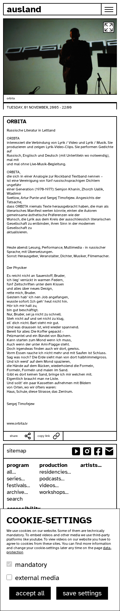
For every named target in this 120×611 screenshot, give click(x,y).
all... (11, 471)
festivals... (18, 485)
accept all (30, 593)
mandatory (31, 564)
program (18, 465)
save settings (82, 593)
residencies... (55, 471)
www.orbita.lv (17, 423)
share (14, 435)
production (53, 465)
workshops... (54, 492)
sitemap (16, 450)
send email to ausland (109, 451)
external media (37, 578)
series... (16, 478)
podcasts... (52, 478)
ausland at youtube (76, 451)
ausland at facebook (98, 451)
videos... (49, 485)
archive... (17, 492)
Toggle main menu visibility (109, 9)
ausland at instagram (87, 451)
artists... (91, 465)
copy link (44, 435)
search (15, 498)
